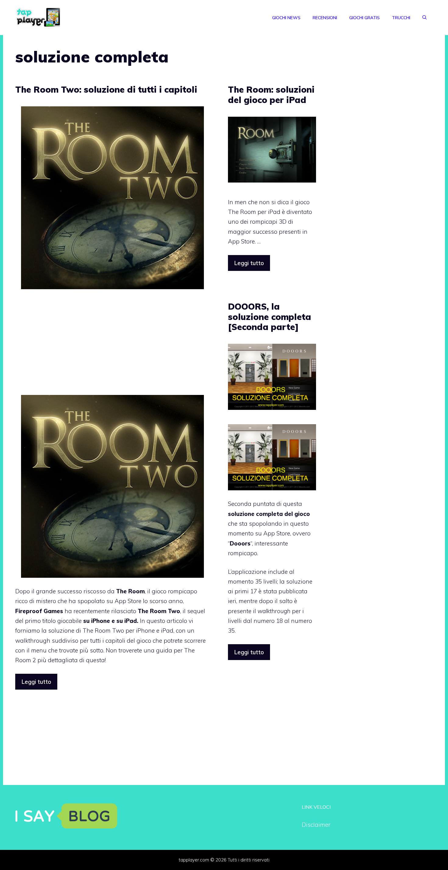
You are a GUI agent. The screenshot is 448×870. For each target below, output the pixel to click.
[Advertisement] (112, 346)
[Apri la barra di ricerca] (424, 18)
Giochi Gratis (364, 17)
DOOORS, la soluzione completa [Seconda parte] (269, 316)
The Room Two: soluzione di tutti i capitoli (106, 89)
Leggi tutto (36, 681)
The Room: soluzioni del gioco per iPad (271, 94)
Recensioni (325, 17)
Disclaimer (316, 824)
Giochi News (286, 17)
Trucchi (401, 17)
